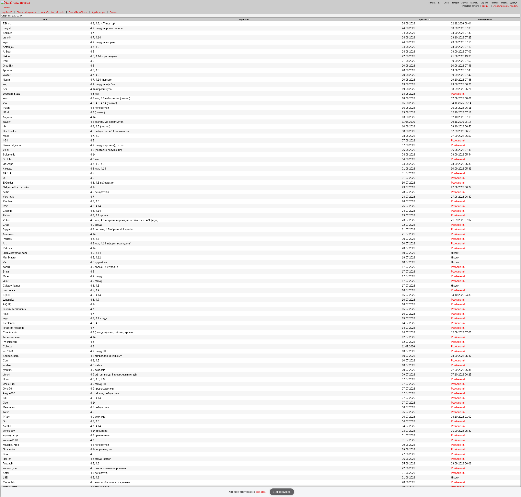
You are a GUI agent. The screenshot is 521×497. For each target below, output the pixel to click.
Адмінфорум (98, 12)
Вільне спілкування (26, 12)
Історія (455, 3)
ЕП (439, 3)
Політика (431, 3)
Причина (244, 19)
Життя (464, 3)
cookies (261, 491)
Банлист (114, 12)
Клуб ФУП (7, 12)
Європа (484, 3)
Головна (6, 7)
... (18, 15)
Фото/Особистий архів (52, 12)
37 (21, 15)
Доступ (513, 3)
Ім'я (45, 19)
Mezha (504, 3)
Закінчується (484, 19)
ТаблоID (474, 3)
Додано (423, 19)
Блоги (447, 3)
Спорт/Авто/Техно (78, 12)
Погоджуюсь (281, 491)
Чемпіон (495, 3)
